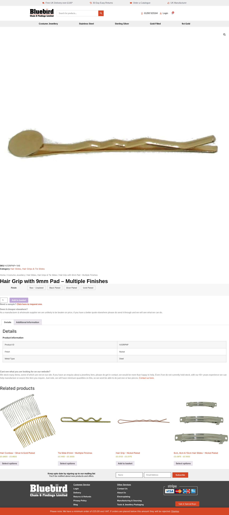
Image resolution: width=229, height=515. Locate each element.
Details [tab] (7, 322)
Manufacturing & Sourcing (129, 500)
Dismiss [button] (175, 511)
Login (76, 488)
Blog (75, 504)
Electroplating (123, 496)
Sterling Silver (122, 24)
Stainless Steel (86, 24)
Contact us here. (146, 378)
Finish (14, 288)
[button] (224, 34)
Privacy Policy (80, 500)
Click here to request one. (29, 304)
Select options (9, 463)
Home (3, 275)
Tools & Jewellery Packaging (130, 504)
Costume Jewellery (48, 24)
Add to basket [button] (125, 463)
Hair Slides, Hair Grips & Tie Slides (27, 268)
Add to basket (19, 300)
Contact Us (122, 488)
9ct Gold (186, 24)
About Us (121, 492)
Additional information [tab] (27, 322)
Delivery (77, 492)
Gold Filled (155, 24)
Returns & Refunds (82, 496)
